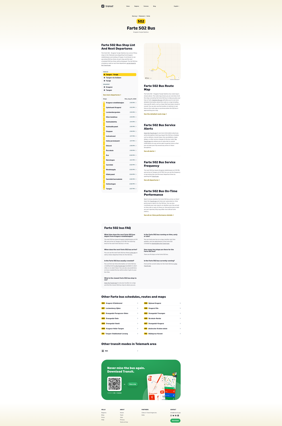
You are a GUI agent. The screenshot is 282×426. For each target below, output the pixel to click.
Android (119, 393)
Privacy (122, 419)
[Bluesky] (173, 415)
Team (121, 415)
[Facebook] (175, 415)
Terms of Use (124, 422)
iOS (114, 393)
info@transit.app (175, 412)
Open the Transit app (150, 133)
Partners (146, 6)
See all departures (151, 180)
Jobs (121, 417)
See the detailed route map (155, 114)
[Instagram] (171, 415)
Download (175, 421)
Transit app (155, 176)
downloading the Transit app (160, 243)
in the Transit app (119, 266)
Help (102, 419)
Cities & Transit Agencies (149, 412)
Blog (154, 6)
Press (103, 417)
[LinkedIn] (178, 415)
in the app (133, 252)
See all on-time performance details (158, 215)
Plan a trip (132, 384)
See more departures (111, 95)
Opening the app (157, 100)
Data (143, 415)
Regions (136, 6)
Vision (128, 6)
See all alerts (149, 151)
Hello (103, 409)
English (176, 6)
